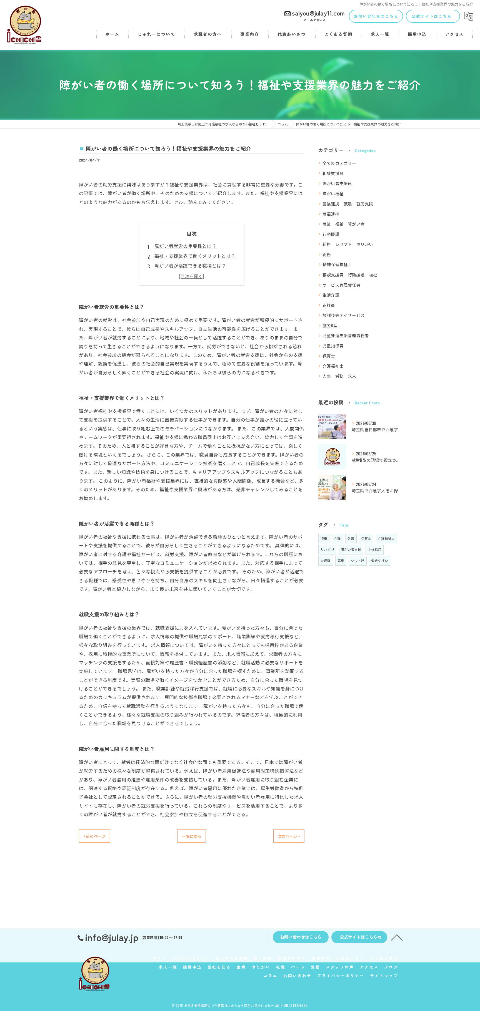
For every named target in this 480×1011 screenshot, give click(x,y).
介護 (337, 538)
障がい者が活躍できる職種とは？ (190, 265)
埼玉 (324, 538)
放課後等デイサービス (343, 315)
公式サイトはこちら (432, 16)
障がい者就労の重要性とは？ (185, 245)
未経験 (326, 560)
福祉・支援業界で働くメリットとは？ (195, 255)
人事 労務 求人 (339, 376)
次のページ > (289, 836)
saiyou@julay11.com (318, 15)
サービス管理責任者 (341, 285)
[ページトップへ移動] (396, 937)
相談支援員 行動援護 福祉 (350, 275)
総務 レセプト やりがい (347, 244)
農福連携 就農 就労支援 (347, 203)
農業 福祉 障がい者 (343, 224)
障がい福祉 (333, 193)
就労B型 (330, 325)
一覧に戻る (191, 836)
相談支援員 (333, 173)
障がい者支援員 (337, 183)
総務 (326, 254)
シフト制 (357, 560)
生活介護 (330, 295)
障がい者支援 (351, 549)
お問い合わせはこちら (376, 16)
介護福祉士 (333, 366)
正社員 (328, 305)
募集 (341, 560)
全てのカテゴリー (339, 163)
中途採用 (374, 549)
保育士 (328, 356)
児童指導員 (333, 346)
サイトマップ (384, 975)
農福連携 (330, 214)
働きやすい (379, 560)
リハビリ (327, 549)
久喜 (351, 538)
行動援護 (330, 234)
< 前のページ (94, 836)
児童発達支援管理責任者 (345, 335)
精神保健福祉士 (337, 264)
